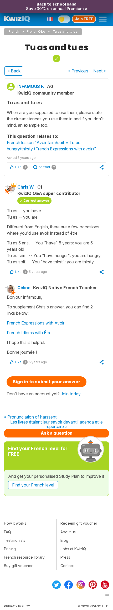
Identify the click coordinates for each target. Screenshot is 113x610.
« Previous (78, 70)
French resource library (24, 557)
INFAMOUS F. (30, 86)
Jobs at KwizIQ (73, 549)
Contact (67, 565)
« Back (13, 70)
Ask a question (57, 433)
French (14, 31)
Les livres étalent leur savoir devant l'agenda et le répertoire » (56, 424)
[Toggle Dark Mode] (64, 19)
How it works (15, 523)
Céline (23, 287)
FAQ (7, 532)
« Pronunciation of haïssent (30, 417)
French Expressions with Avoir (35, 323)
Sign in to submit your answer (46, 381)
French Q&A (36, 31)
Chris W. (26, 187)
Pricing (10, 549)
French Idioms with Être (29, 332)
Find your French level (33, 485)
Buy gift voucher (18, 565)
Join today (71, 393)
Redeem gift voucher (78, 523)
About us (68, 532)
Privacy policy (17, 606)
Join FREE (84, 19)
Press (65, 557)
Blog (64, 540)
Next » (99, 70)
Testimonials (14, 540)
